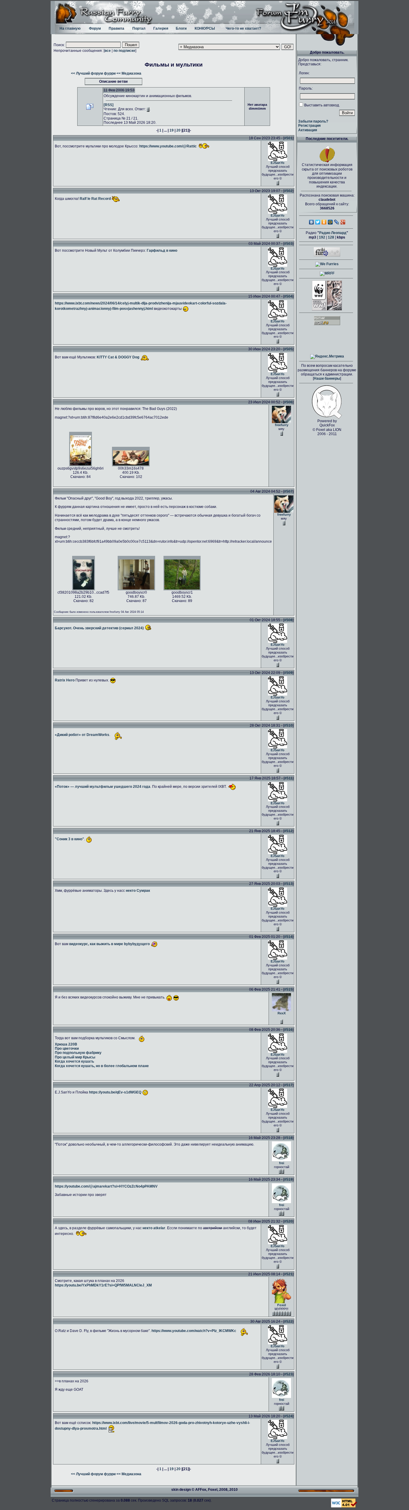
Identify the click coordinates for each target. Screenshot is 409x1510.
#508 (288, 620)
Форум (95, 28)
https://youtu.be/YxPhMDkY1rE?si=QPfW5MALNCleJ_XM (103, 1285)
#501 (288, 138)
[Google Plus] (343, 222)
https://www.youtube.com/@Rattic (168, 146)
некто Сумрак (138, 890)
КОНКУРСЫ (205, 28)
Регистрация (309, 125)
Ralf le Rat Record (95, 199)
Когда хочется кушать (74, 1061)
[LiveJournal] (337, 222)
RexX (282, 1013)
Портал (139, 28)
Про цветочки (67, 1048)
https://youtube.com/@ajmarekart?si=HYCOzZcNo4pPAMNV (106, 1186)
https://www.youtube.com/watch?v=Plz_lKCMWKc (194, 1331)
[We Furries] (327, 264)
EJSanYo (277, 163)
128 (331, 237)
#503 (288, 244)
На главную (70, 28)
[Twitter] (318, 222)
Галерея (160, 28)
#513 (288, 884)
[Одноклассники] (324, 222)
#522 (288, 1321)
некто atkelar (154, 1228)
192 (322, 237)
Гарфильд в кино (162, 250)
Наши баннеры (327, 378)
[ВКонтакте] (311, 222)
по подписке (124, 51)
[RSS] (108, 105)
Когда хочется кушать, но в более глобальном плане (102, 1066)
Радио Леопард (332, 233)
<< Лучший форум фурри (93, 73)
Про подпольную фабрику (78, 1053)
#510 (288, 725)
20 (178, 130)
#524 (288, 1416)
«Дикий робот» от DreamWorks (82, 735)
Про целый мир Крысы (75, 1057)
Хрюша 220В (66, 1044)
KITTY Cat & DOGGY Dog (118, 357)
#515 (288, 989)
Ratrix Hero (65, 680)
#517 (288, 1085)
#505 (288, 349)
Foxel (281, 1305)
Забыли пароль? (313, 121)
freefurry (281, 425)
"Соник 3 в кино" (69, 839)
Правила (116, 28)
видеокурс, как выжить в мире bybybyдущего (109, 944)
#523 (288, 1374)
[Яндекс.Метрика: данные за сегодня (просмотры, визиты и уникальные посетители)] (327, 356)
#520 (288, 1221)
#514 (288, 937)
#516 (288, 1030)
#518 (288, 1138)
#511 (288, 778)
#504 (288, 296)
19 (171, 130)
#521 (288, 1274)
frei (281, 1163)
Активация (307, 130)
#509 (288, 673)
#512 (288, 831)
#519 (288, 1179)
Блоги (181, 28)
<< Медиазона (128, 73)
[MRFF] (327, 273)
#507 (288, 491)
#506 (288, 402)
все (107, 51)
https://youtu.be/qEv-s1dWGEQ (115, 1092)
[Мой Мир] (330, 222)
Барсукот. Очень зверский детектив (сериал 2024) (99, 628)
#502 (288, 191)
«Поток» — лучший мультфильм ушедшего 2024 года (102, 786)
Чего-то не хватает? (243, 28)
